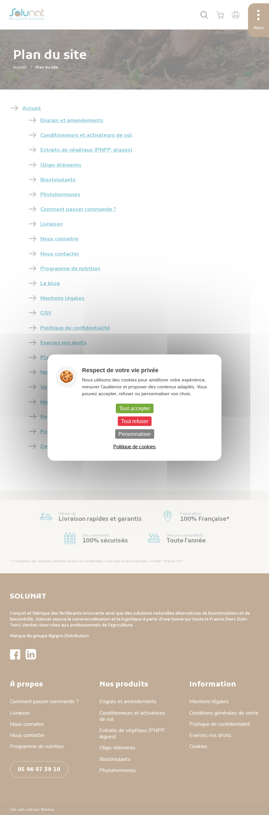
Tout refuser (134, 421)
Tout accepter (134, 408)
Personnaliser (134, 434)
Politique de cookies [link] (134, 446)
